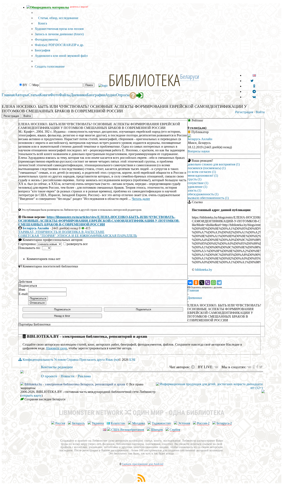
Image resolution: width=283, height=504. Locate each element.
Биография (42, 50)
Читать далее (141, 198)
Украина (98, 423)
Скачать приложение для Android (142, 464)
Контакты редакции (57, 367)
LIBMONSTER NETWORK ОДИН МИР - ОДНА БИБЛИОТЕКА (141, 413)
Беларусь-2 (224, 423)
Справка (73, 359)
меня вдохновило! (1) (203, 175)
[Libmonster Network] (209, 388)
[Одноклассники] (196, 282)
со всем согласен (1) (202, 172)
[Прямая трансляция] (217, 367)
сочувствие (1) (198, 183)
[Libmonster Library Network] (263, 392)
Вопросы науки (199, 151)
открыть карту (31, 395)
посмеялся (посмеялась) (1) (207, 168)
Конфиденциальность (38, 359)
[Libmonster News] (261, 367)
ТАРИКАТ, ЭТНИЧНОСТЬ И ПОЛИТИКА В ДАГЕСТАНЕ (61, 232)
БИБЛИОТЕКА (144, 80)
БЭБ (132, 359)
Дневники (194, 298)
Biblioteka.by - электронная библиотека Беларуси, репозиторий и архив (74, 384)
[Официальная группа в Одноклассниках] (254, 86)
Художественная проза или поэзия (59, 28)
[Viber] (207, 282)
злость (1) (194, 190)
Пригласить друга (92, 359)
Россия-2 (203, 423)
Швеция (157, 429)
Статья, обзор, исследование (57, 18)
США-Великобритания (127, 429)
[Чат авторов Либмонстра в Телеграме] (254, 91)
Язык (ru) (112, 359)
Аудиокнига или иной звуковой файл (61, 55)
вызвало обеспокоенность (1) (208, 198)
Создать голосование (50, 66)
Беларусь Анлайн (36, 228)
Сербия (175, 429)
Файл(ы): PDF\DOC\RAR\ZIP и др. (59, 45)
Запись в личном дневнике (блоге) (59, 34)
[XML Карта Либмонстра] (141, 480)
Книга (42, 23)
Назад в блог (62, 315)
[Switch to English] (254, 75)
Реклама (84, 376)
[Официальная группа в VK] (254, 97)
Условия (60, 359)
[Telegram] (219, 282)
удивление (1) (197, 186)
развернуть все (77, 244)
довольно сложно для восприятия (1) (214, 164)
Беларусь (78, 423)
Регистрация (244, 112)
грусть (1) (194, 179)
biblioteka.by (203, 269)
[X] (201, 282)
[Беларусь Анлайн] (189, 136)
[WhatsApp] (213, 282)
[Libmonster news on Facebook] (257, 367)
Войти (260, 112)
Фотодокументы (46, 39)
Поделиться (143, 309)
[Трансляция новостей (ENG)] (252, 81)
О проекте (49, 376)
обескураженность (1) (203, 194)
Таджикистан (161, 423)
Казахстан (118, 423)
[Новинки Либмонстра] (253, 367)
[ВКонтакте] (190, 282)
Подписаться (62, 309)
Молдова (138, 423)
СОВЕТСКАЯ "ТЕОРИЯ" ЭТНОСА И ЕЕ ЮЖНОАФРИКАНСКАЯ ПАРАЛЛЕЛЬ (77, 235)
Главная (193, 290)
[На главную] (22, 372)
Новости (67, 376)
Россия (60, 423)
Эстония (184, 423)
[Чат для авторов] (194, 367)
